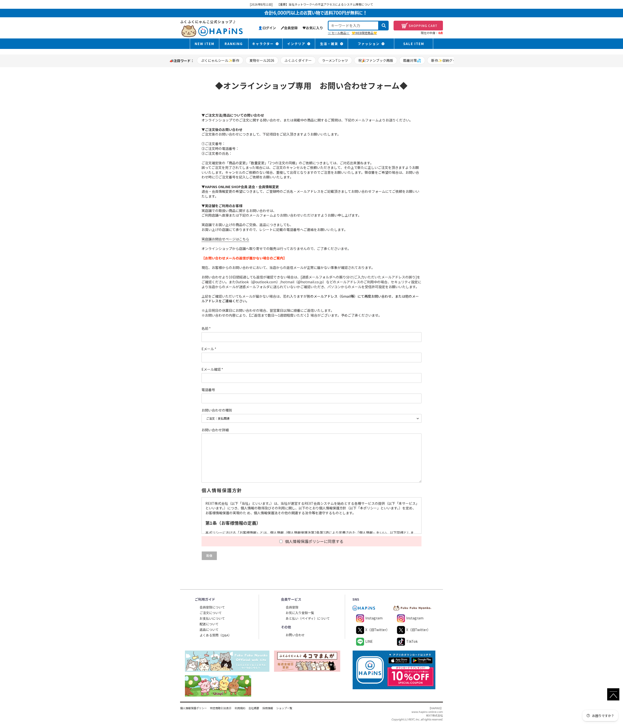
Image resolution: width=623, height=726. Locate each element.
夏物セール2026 (261, 60)
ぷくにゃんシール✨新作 (220, 60)
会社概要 (253, 708)
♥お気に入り (312, 27)
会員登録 (292, 607)
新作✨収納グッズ (445, 60)
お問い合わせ (295, 634)
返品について (209, 629)
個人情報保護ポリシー (193, 708)
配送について (209, 623)
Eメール (209, 349)
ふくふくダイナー (298, 60)
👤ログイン (267, 27)
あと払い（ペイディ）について (308, 618)
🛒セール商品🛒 (339, 33)
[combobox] (353, 25)
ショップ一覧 (284, 708)
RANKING (234, 43)
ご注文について (211, 612)
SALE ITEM (413, 43)
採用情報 (267, 708)
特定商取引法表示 (220, 708)
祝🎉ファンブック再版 (375, 60)
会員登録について (212, 607)
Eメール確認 (212, 369)
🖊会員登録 (289, 27)
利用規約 (240, 708)
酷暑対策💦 (412, 60)
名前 (206, 328)
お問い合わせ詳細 (215, 430)
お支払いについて (212, 618)
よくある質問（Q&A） (215, 635)
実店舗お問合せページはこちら (225, 239)
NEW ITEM (204, 43)
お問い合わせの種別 (217, 410)
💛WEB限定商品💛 (364, 33)
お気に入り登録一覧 (300, 612)
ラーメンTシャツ (335, 60)
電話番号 (208, 389)
